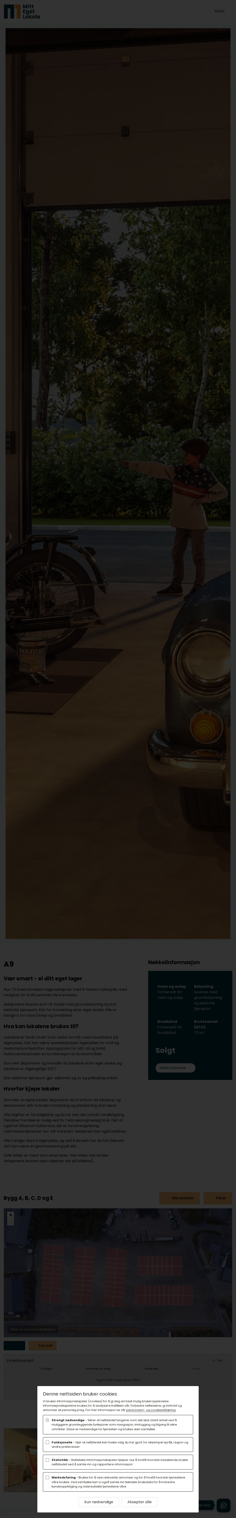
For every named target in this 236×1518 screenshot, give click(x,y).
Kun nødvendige (98, 1502)
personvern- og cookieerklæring (151, 1410)
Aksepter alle (139, 1502)
